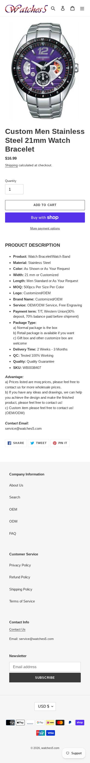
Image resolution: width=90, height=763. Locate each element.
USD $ (43, 706)
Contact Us (17, 629)
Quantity (10, 181)
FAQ (12, 533)
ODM (13, 521)
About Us (16, 485)
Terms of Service (22, 601)
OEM (13, 509)
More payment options (45, 228)
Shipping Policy (20, 589)
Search (14, 497)
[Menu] (82, 8)
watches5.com (50, 748)
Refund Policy (19, 577)
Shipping (11, 165)
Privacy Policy (20, 565)
